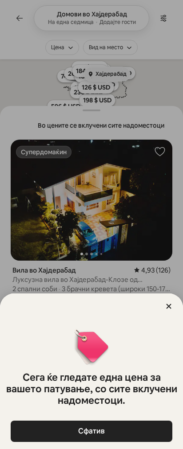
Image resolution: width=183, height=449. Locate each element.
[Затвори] (168, 306)
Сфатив (91, 431)
